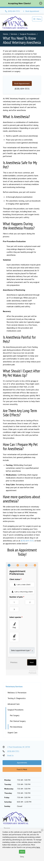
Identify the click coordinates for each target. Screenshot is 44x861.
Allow (22, 852)
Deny (22, 857)
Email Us (10, 755)
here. (38, 847)
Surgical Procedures (28, 34)
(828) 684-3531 (22, 88)
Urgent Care (12, 732)
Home (5, 34)
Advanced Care (14, 704)
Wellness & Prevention (17, 692)
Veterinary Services (14, 686)
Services (14, 34)
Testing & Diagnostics (17, 698)
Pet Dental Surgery (18, 721)
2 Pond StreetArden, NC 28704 (18, 747)
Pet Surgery (14, 715)
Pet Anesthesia (16, 727)
